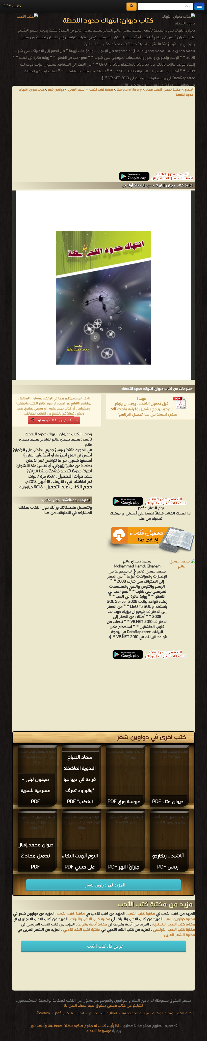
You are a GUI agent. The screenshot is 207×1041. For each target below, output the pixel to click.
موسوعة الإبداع (98, 1030)
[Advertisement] (103, 136)
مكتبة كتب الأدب (141, 913)
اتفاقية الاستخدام (102, 1013)
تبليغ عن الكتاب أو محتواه (53, 420)
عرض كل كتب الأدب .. (103, 946)
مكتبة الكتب (184, 1013)
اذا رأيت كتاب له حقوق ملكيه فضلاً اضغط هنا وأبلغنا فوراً (74, 1025)
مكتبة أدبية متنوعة (92, 924)
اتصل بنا (77, 1013)
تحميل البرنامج (131, 414)
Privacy (43, 1013)
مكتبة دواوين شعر (180, 919)
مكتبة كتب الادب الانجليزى (173, 924)
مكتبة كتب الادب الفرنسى (174, 929)
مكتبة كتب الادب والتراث (90, 919)
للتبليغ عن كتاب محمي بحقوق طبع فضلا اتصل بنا (103, 1005)
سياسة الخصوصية (136, 1013)
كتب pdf (62, 1013)
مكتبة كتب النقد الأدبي (81, 929)
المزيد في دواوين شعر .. (103, 885)
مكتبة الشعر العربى (179, 935)
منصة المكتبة (162, 1013)
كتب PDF (12, 6)
